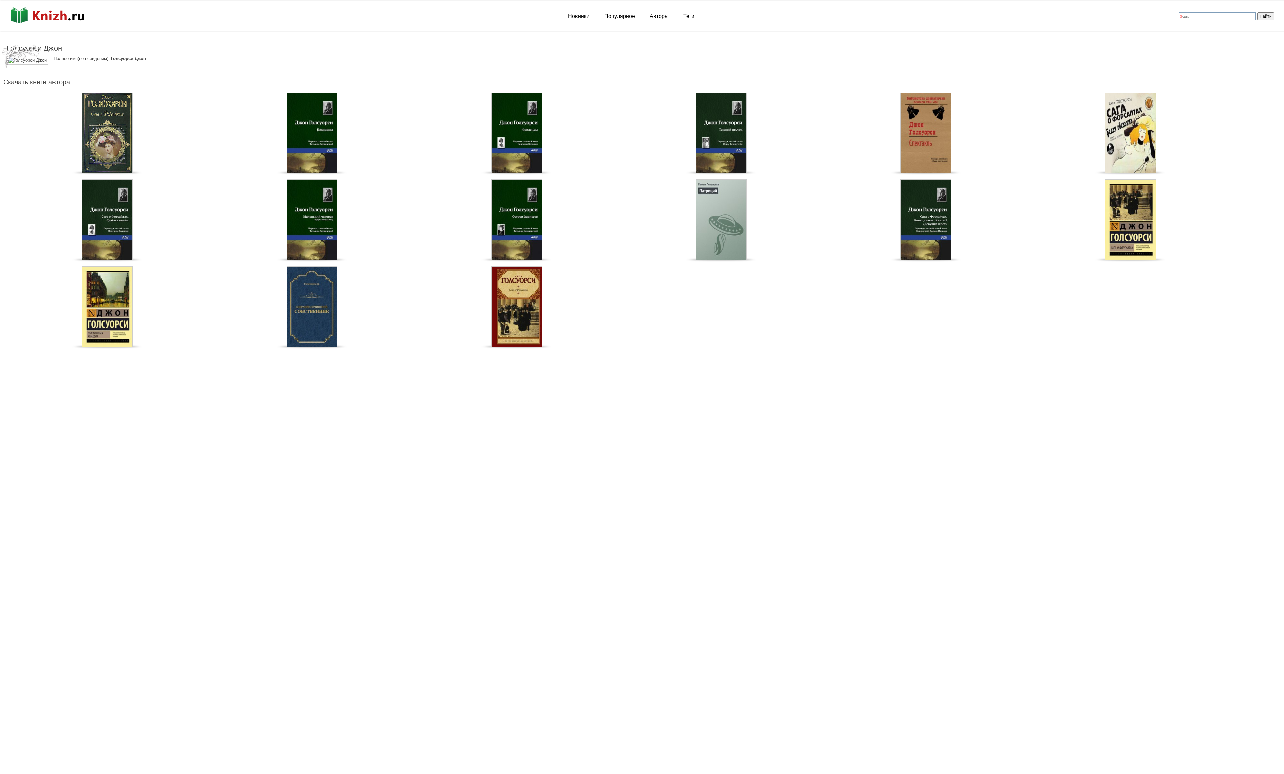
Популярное (619, 16)
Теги (688, 16)
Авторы (659, 16)
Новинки (579, 16)
